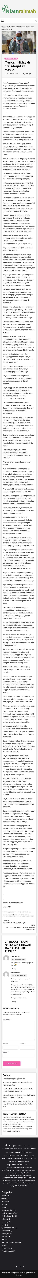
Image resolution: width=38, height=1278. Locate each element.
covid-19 (20, 1152)
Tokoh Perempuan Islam (10, 1242)
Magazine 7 (28, 1273)
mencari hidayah (15, 916)
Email (22, 1044)
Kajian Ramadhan (7, 1210)
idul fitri (19, 1155)
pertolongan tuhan (7, 1183)
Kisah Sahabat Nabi (8, 1216)
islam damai (7, 1158)
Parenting (4, 1222)
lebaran (33, 1170)
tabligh (12, 1186)
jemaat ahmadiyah (16, 1161)
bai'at (19, 1145)
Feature (4, 1201)
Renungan (5, 1233)
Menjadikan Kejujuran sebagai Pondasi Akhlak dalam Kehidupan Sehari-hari (19, 1096)
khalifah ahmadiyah (14, 1167)
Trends (3, 1245)
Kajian (3, 1207)
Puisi (3, 1225)
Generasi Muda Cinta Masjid (14, 922)
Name (5, 1044)
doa (27, 1152)
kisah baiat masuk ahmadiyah (23, 1170)
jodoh (27, 1161)
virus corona (21, 1185)
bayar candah (5, 1148)
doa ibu (30, 1152)
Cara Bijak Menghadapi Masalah (14, 1079)
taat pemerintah (30, 1183)
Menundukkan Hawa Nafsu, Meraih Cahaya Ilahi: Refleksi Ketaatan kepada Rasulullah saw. (18, 1103)
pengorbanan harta (26, 1177)
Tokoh (3, 1239)
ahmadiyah (11, 1145)
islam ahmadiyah (8, 914)
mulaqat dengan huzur (12, 1175)
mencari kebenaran (27, 916)
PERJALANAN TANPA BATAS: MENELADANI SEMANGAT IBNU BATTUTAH (17, 1090)
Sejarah (4, 1236)
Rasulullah (5, 1231)
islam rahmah (17, 1158)
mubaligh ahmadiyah (24, 1173)
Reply (14, 969)
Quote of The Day (7, 1228)
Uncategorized (6, 1251)
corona (11, 1152)
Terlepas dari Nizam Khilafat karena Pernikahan (20, 927)
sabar (20, 1183)
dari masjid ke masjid (24, 912)
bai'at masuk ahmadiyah (27, 1145)
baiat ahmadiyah (12, 912)
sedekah (24, 1183)
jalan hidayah (32, 1158)
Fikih (3, 1204)
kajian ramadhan (15, 1164)
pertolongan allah (30, 1180)
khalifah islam (27, 1167)
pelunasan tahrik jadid (25, 1175)
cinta (7, 1152)
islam (23, 1155)
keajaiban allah (27, 1164)
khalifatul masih (8, 1170)
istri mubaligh (25, 1158)
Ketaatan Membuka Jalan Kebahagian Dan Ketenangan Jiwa (17, 1083)
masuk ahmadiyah (12, 1173)
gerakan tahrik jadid (9, 1155)
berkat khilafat (13, 1148)
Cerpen (4, 1198)
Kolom (3, 1219)
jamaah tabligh (19, 914)
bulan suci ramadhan (23, 1148)
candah (33, 1148)
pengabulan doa (9, 1177)
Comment (7, 1020)
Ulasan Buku (5, 1248)
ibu (15, 1155)
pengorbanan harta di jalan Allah (13, 1180)
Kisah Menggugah (11, 58)
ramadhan (15, 1183)
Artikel (3, 1196)
